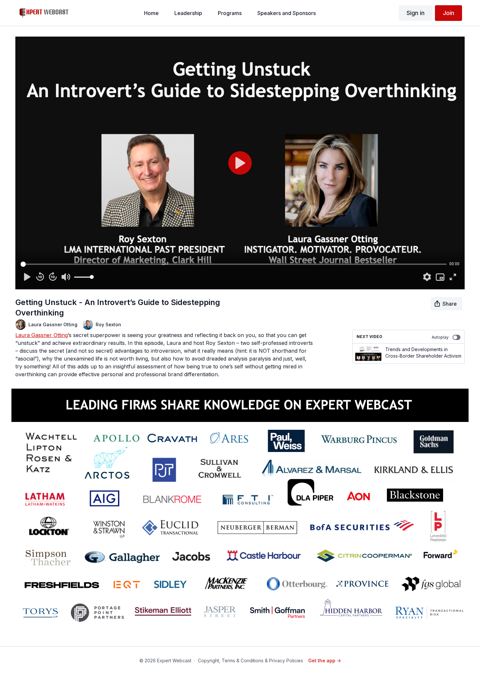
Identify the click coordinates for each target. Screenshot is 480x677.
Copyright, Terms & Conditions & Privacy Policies (250, 660)
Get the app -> (324, 660)
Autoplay (440, 337)
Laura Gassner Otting (41, 335)
